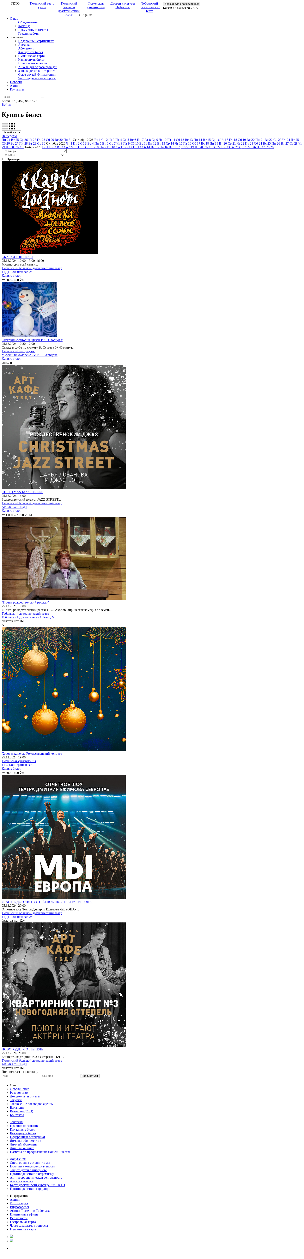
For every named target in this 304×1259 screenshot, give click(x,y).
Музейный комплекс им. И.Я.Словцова (29, 355)
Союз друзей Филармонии (37, 74)
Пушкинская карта (31, 56)
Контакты (17, 89)
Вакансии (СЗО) (21, 1111)
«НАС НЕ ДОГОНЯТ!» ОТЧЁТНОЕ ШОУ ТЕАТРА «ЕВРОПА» (47, 902)
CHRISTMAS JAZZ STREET (22, 492)
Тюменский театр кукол (42, 5)
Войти (6, 104)
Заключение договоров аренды (32, 1104)
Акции (15, 85)
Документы (18, 1159)
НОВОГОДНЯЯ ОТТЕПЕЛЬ (22, 1049)
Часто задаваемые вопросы (37, 78)
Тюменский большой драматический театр (69, 9)
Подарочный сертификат (36, 41)
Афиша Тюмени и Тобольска (30, 1210)
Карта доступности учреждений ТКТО (37, 1185)
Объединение (27, 22)
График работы (28, 33)
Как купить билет (30, 52)
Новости (16, 82)
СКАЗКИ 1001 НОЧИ (17, 257)
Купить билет (11, 275)
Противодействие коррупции (30, 1188)
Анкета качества (21, 1181)
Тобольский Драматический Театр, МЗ (29, 617)
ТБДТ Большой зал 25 (17, 272)
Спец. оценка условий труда (30, 1162)
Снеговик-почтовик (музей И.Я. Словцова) (32, 340)
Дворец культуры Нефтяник (122, 5)
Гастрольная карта (23, 1222)
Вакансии (17, 1107)
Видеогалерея (19, 1207)
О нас (14, 18)
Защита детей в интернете (36, 70)
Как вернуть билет (31, 59)
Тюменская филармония (96, 5)
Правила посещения (32, 63)
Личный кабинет (22, 1148)
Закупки (16, 1100)
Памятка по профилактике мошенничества (40, 1152)
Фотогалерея (19, 1203)
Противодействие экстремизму (32, 1174)
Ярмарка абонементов (25, 1140)
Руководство (19, 1092)
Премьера (13, 159)
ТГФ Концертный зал (17, 765)
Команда (24, 26)
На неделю (9, 136)
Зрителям (16, 1122)
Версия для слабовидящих (182, 3)
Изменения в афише (24, 1214)
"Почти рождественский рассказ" (25, 602)
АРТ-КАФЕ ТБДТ (14, 507)
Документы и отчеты (33, 29)
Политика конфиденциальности (32, 1166)
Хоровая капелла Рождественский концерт (32, 753)
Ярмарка (24, 44)
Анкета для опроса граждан (37, 67)
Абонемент (26, 48)
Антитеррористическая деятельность (36, 1177)
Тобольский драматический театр (149, 7)
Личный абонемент (23, 1144)
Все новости (19, 1218)
